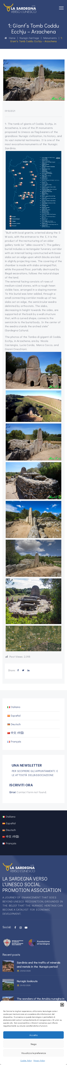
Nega (33, 1044)
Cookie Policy (26, 1060)
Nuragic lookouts (27, 981)
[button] (62, 1004)
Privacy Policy (39, 1060)
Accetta (33, 1035)
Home (11, 38)
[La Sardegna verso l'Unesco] (20, 8)
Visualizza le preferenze (33, 1053)
